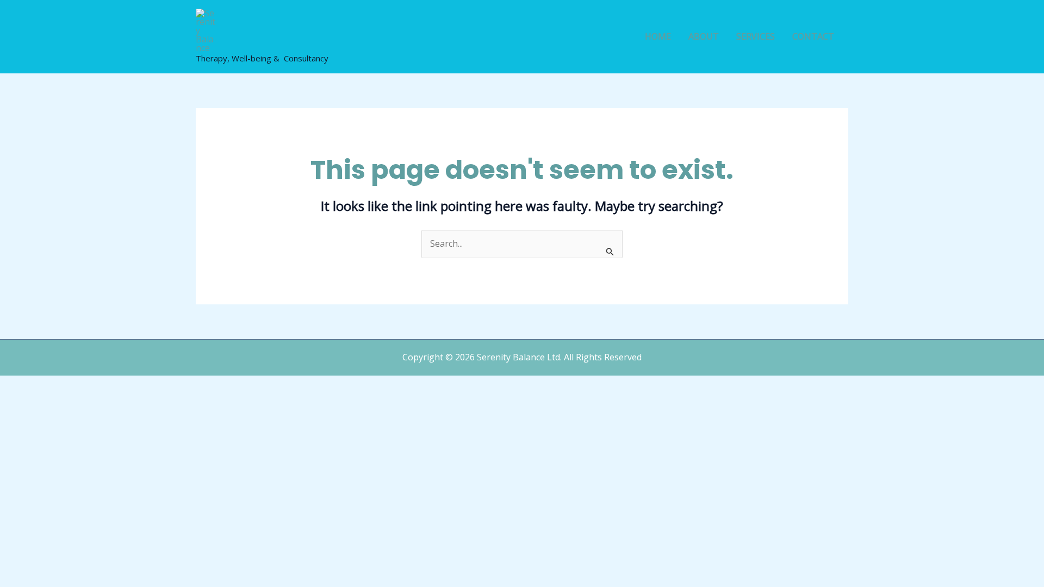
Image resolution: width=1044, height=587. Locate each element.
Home (658, 36)
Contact (813, 36)
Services (755, 36)
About (703, 36)
